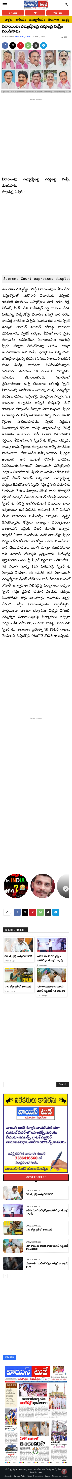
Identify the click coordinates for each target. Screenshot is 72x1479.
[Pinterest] (20, 45)
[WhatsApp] (28, 45)
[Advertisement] (36, 137)
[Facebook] (5, 45)
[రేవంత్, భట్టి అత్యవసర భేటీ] (19, 945)
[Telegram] (43, 45)
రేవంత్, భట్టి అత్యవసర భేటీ (18, 956)
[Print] (35, 45)
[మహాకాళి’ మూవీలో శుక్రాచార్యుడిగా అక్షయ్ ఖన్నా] (13, 1263)
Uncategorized (33, 1190)
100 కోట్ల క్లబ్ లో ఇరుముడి (18, 986)
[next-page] (11, 1276)
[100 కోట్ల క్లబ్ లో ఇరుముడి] (19, 975)
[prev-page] (5, 1276)
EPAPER (9, 1357)
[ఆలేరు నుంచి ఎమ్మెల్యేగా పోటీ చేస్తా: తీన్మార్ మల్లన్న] (51, 945)
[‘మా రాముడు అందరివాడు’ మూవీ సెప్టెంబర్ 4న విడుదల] (51, 975)
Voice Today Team (22, 36)
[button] (66, 5)
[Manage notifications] (64, 1471)
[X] (12, 45)
